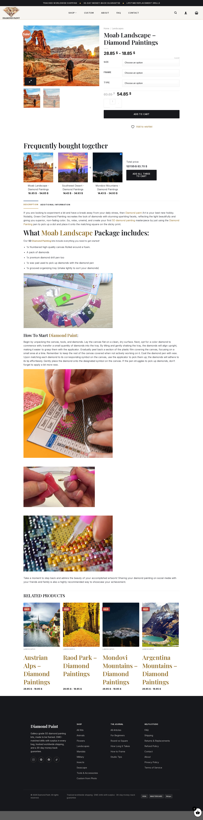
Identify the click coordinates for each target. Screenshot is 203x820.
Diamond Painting (41, 241)
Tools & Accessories (87, 773)
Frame (107, 72)
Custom (89, 13)
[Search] (175, 13)
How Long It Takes (120, 746)
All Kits (80, 730)
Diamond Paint (63, 335)
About (105, 13)
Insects (80, 762)
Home (106, 28)
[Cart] (196, 12)
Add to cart (142, 114)
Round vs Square (119, 740)
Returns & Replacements (157, 740)
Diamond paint (133, 212)
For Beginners (118, 735)
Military (80, 756)
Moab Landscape (67, 232)
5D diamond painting (123, 220)
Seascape (82, 767)
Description (30, 204)
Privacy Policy (151, 762)
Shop (72, 13)
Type (107, 83)
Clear (177, 58)
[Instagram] (33, 759)
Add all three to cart (141, 175)
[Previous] (28, 56)
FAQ (119, 13)
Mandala (81, 751)
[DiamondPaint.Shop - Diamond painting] (32, 13)
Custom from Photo (87, 778)
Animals (81, 735)
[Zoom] (30, 81)
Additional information (55, 205)
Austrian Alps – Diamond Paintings (36, 669)
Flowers (81, 740)
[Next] (94, 56)
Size (106, 62)
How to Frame (118, 751)
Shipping (148, 735)
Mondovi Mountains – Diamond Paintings (120, 669)
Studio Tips (116, 756)
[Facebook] (49, 759)
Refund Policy (151, 746)
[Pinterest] (41, 759)
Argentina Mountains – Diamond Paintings (159, 669)
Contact (133, 13)
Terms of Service (153, 767)
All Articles (116, 730)
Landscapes (117, 28)
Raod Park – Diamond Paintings (80, 665)
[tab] (30, 205)
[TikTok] (56, 759)
